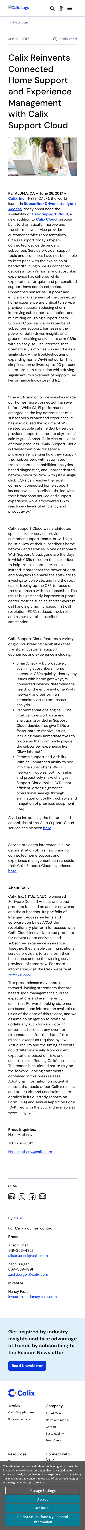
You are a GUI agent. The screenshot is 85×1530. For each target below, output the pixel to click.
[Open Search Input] (52, 8)
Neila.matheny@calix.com (30, 1151)
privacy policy (19, 1470)
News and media (57, 1420)
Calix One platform (21, 1412)
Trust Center (54, 1440)
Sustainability (55, 1433)
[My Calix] (61, 8)
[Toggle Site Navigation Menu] (69, 8)
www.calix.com (21, 974)
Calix (18, 1218)
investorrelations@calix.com (32, 1296)
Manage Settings (43, 1490)
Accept (42, 1499)
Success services (20, 1419)
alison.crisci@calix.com (28, 1255)
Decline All (42, 1507)
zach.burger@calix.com (28, 1274)
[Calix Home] (18, 8)
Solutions (14, 1405)
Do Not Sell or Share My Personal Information (42, 1519)
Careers (51, 1427)
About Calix (53, 1413)
